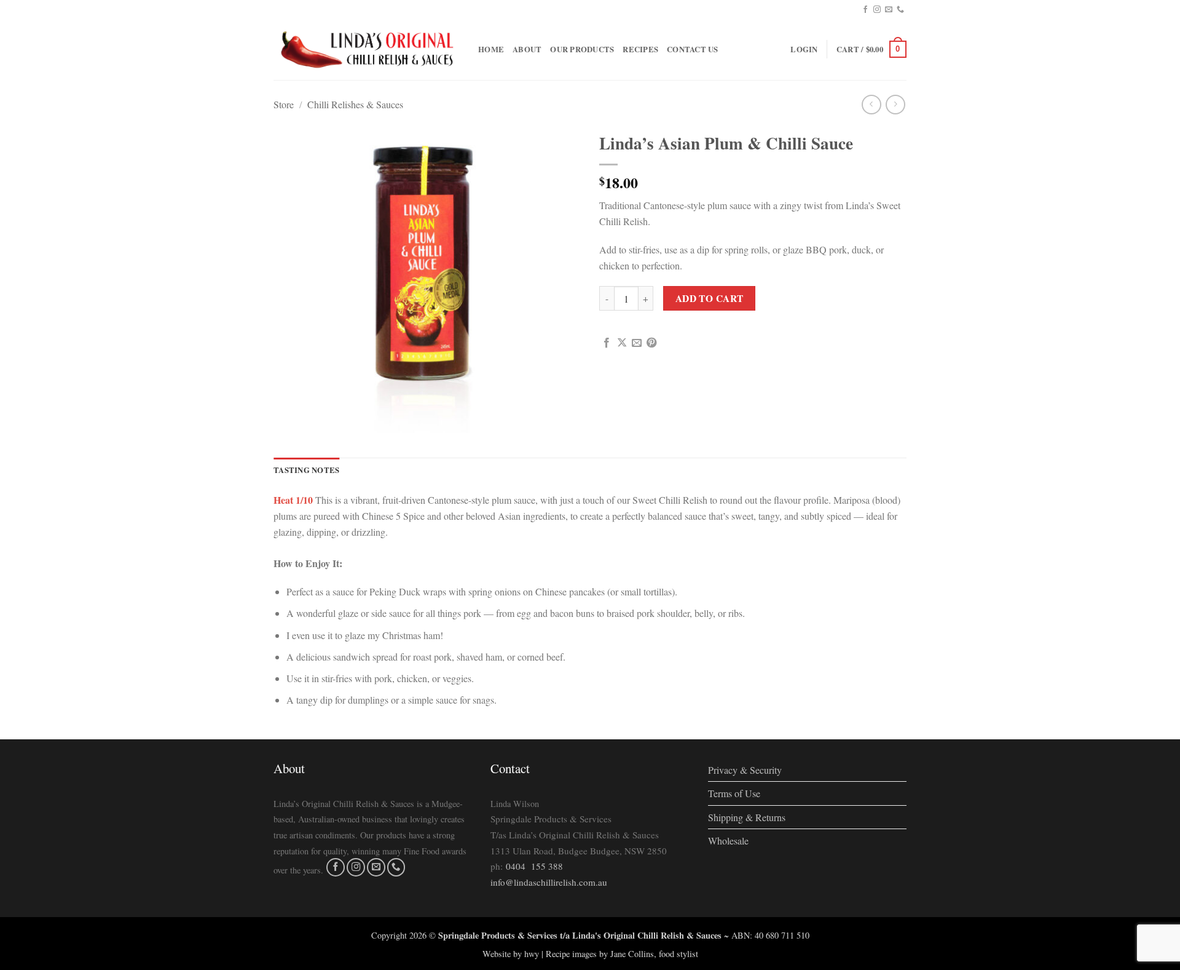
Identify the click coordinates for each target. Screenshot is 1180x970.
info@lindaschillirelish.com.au (548, 882)
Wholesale (728, 840)
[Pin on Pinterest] (651, 343)
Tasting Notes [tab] (306, 469)
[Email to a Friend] (637, 343)
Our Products (582, 49)
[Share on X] (622, 343)
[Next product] (871, 104)
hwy (531, 954)
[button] (803, 49)
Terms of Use (734, 793)
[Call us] (900, 10)
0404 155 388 (534, 866)
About (527, 49)
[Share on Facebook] (607, 343)
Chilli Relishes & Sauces (355, 104)
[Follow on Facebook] (865, 10)
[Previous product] (895, 104)
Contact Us (692, 49)
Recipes (640, 49)
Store (283, 104)
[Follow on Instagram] (877, 10)
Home (491, 49)
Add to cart (709, 298)
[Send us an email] (888, 10)
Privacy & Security (745, 769)
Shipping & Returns (746, 817)
